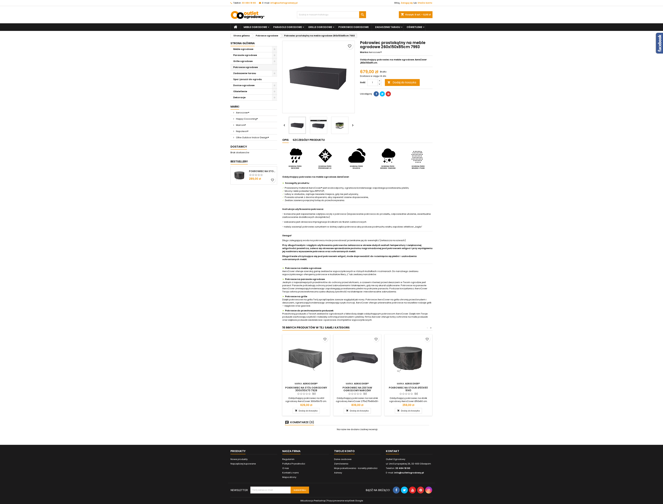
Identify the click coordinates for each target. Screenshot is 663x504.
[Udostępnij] (376, 93)
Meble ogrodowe (255, 27)
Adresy (338, 472)
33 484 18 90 (249, 2)
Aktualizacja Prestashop (313, 500)
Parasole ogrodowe (287, 27)
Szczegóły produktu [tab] (309, 140)
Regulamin (288, 459)
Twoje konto (344, 451)
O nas (285, 468)
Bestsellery (239, 161)
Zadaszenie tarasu (387, 27)
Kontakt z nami (290, 472)
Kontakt (392, 451)
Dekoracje (239, 97)
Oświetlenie (414, 27)
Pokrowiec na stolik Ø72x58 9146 (262, 171)
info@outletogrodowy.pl (284, 2)
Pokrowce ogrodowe (353, 27)
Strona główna (242, 43)
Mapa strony (289, 477)
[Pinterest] (388, 93)
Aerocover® (242, 112)
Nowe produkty (239, 459)
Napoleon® (242, 131)
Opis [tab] (285, 140)
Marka (364, 52)
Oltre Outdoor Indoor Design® (252, 137)
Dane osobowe (343, 459)
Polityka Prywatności (293, 463)
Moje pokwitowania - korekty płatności (355, 468)
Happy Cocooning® (247, 118)
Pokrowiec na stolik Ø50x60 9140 (408, 389)
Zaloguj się (407, 2)
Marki (234, 107)
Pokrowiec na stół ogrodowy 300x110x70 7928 (306, 389)
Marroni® (241, 125)
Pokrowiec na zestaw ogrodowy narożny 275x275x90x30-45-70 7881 (357, 390)
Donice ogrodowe (243, 85)
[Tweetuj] (382, 93)
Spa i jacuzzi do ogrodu (247, 79)
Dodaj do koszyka (401, 82)
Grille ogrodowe (320, 27)
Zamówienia (341, 463)
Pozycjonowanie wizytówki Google (345, 500)
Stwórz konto (425, 2)
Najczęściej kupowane (243, 463)
